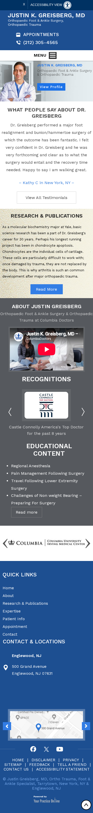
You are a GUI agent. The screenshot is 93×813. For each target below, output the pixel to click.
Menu (40, 55)
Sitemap (13, 764)
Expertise (12, 611)
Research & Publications (25, 603)
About (8, 595)
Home (8, 588)
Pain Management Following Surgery (47, 473)
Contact (10, 634)
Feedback (39, 764)
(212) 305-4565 (40, 42)
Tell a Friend (72, 764)
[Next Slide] (7, 726)
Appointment (15, 626)
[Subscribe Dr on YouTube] (59, 749)
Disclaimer (43, 760)
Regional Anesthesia (30, 465)
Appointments (41, 34)
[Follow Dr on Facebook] (33, 749)
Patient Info (14, 619)
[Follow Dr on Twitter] (46, 749)
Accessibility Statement (63, 769)
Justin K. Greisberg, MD (59, 65)
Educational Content (49, 449)
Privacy (71, 760)
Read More (46, 289)
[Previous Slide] (86, 726)
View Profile (51, 87)
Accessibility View (46, 5)
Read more (26, 512)
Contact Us (16, 769)
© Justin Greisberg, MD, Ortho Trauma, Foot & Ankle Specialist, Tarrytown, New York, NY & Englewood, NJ (46, 784)
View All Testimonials (46, 197)
